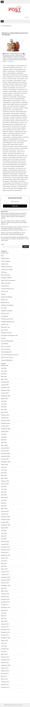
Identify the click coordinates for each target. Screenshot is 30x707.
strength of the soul (7, 177)
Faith (8, 106)
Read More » (11, 61)
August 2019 (4, 558)
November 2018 (5, 580)
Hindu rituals (22, 113)
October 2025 (5, 393)
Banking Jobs (5, 253)
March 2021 (4, 508)
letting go (13, 120)
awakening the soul (7, 74)
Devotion (8, 85)
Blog (8, 65)
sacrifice (19, 150)
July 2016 (3, 643)
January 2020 (5, 544)
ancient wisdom (11, 71)
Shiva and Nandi (20, 155)
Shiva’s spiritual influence (12, 162)
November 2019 (5, 549)
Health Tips (4, 299)
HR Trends (4, 308)
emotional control (16, 100)
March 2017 (4, 621)
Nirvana (8, 135)
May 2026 (3, 374)
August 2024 (4, 431)
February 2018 (5, 593)
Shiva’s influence (6, 161)
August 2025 (4, 398)
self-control (19, 151)
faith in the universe (14, 106)
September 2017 (5, 607)
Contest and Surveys (7, 269)
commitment (17, 76)
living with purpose (14, 122)
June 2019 (4, 560)
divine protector (17, 93)
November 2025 (5, 390)
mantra (19, 129)
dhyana (25, 85)
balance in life (15, 74)
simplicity (5, 168)
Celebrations (13, 65)
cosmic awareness (12, 78)
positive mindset (14, 144)
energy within (25, 102)
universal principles (22, 186)
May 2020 (3, 536)
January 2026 (5, 385)
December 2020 (5, 516)
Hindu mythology (6, 113)
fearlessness (22, 106)
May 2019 (3, 563)
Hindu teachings (22, 115)
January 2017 (5, 626)
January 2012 (5, 684)
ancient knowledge (17, 69)
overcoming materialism (16, 137)
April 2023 (4, 475)
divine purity (24, 93)
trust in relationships (15, 183)
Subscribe (15, 206)
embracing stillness (7, 100)
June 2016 (4, 646)
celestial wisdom (10, 76)
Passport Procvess (6, 332)
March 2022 (4, 497)
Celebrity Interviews (6, 266)
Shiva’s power (14, 161)
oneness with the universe (17, 135)
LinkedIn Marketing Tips (7, 321)
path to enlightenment (8, 142)
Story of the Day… (6, 346)
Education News (5, 275)
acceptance (5, 69)
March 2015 (4, 654)
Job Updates (4, 316)
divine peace (10, 93)
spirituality (21, 175)
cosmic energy (9, 80)
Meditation (11, 131)
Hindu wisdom (6, 117)
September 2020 (5, 525)
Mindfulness (18, 133)
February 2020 (5, 541)
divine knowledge (12, 91)
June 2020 (4, 533)
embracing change (21, 96)
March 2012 (4, 679)
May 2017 (3, 615)
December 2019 (5, 547)
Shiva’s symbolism (22, 164)
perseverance (21, 142)
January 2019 (5, 574)
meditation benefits (18, 131)
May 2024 (3, 440)
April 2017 (4, 618)
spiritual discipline (7, 172)
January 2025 (5, 418)
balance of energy (23, 74)
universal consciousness (21, 184)
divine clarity (18, 87)
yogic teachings (18, 190)
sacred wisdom (12, 150)
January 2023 (5, 483)
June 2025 (4, 404)
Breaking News (5, 258)
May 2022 (3, 492)
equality (4, 104)
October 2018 (5, 582)
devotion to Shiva (14, 85)
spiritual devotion (22, 170)
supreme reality (16, 179)
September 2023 (5, 461)
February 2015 (5, 657)
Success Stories (5, 349)
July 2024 (3, 434)
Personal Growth (6, 144)
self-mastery (10, 153)
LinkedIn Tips (4, 324)
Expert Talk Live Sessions (8, 280)
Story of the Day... (19, 67)
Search (2, 244)
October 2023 (5, 459)
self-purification (17, 153)
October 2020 (5, 522)
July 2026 (3, 368)
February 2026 (5, 382)
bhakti (4, 76)
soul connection (19, 168)
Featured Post (5, 286)
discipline (5, 87)
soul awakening (11, 168)
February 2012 (5, 681)
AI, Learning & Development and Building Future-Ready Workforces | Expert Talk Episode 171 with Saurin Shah (15, 238)
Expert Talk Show (6, 283)
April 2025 (4, 409)
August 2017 (4, 610)
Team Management (6, 352)
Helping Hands (5, 302)
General (17, 65)
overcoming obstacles (13, 139)
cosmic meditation (18, 80)
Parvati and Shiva (13, 140)
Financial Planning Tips (7, 288)
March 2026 (4, 379)
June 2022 (4, 489)
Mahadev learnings (16, 128)
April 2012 (4, 676)
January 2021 (5, 514)
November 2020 (5, 519)
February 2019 (5, 571)
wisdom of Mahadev (18, 188)
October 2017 (5, 604)
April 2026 (4, 376)
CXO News (4, 272)
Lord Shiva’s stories (15, 126)
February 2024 (5, 448)
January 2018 (5, 596)
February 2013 (5, 670)
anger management (11, 73)
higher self (12, 111)
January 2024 (5, 450)
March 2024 (4, 445)
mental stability (11, 133)
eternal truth (17, 104)
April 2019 (4, 566)
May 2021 (3, 503)
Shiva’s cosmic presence (13, 159)
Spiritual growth (21, 173)
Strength (26, 175)
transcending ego (7, 183)
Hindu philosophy (15, 113)
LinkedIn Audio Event (7, 319)
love (22, 126)
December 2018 (5, 577)
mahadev (9, 128)
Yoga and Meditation (7, 360)
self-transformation (12, 155)
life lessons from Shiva (21, 120)
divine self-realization (7, 95)
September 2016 (5, 637)
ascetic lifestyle (19, 73)
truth (22, 183)
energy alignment (6, 102)
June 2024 (4, 437)
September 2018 (5, 585)
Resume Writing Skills (7, 341)
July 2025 (3, 401)
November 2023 (5, 456)
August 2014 (4, 668)
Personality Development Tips (9, 335)
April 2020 (4, 538)
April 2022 (4, 494)
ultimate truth (13, 184)
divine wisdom (13, 96)
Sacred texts (5, 150)
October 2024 (5, 426)
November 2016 (5, 632)
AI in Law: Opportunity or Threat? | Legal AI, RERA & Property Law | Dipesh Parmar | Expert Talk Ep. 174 (14, 222)
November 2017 (5, 602)
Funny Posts (4, 291)
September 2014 (5, 665)
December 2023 (5, 453)
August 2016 (4, 640)
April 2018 (4, 588)
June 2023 (4, 470)
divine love (19, 91)
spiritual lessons (14, 175)
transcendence (21, 181)
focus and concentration (18, 107)
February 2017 (5, 624)
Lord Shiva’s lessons (18, 124)
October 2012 (5, 673)
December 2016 (5, 629)
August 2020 (4, 527)
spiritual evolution (14, 173)
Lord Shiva (21, 122)
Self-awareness (12, 151)
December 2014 (5, 659)
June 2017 (4, 613)
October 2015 (5, 648)
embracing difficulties (19, 98)
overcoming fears (7, 137)
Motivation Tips (23, 65)
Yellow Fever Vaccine (7, 357)
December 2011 (5, 687)
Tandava (22, 179)
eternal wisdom (24, 104)
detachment (11, 84)
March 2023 (4, 478)
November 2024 (5, 423)
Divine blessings (11, 87)
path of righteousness (22, 140)
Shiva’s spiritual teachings (11, 164)
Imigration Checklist (6, 310)
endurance (23, 100)
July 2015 (3, 651)
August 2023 (4, 464)
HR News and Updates (7, 305)
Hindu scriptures (6, 115)
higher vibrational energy (21, 111)
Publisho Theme (7, 705)
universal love (14, 186)
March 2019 (4, 569)
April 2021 (4, 505)
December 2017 (5, 599)
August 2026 (4, 365)
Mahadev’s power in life (11, 129)
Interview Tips (5, 313)
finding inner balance (7, 107)
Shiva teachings (11, 157)
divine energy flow (12, 89)
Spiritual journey (6, 175)
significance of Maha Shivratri (17, 166)
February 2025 (5, 415)
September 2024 (5, 429)
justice (17, 118)
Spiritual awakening (12, 170)
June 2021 (4, 500)
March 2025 (4, 412)
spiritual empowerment (17, 172)
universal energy (6, 186)
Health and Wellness (6, 297)
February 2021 (5, 511)
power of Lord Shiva (18, 146)
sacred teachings (23, 148)
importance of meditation (15, 117)
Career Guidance (5, 261)
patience (15, 142)
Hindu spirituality (14, 115)
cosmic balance (20, 78)
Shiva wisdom (19, 157)
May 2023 (3, 472)
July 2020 (3, 530)
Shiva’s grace (22, 159)
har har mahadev (15, 109)
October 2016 (5, 635)
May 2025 (3, 407)
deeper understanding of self (14, 82)
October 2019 (5, 552)
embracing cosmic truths (8, 98)
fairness (4, 106)
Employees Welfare (6, 277)
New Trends (5, 67)
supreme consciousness (17, 177)
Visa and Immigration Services (9, 354)
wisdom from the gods (8, 188)
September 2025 (5, 396)
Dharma (21, 85)
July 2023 (3, 467)
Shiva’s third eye (6, 166)
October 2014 (5, 662)
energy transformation (16, 102)
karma (20, 118)
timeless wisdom (14, 181)
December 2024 (5, 420)
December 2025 (5, 387)
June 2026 (4, 371)
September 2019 (5, 555)
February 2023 (5, 481)
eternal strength (10, 104)
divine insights (20, 89)
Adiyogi (10, 69)
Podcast (3, 338)
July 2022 (3, 486)
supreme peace (8, 179)
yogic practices (10, 190)
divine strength (16, 95)
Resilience (16, 148)
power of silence (10, 148)
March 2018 (4, 591)
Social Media (11, 67)
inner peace (12, 118)
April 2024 (4, 442)
